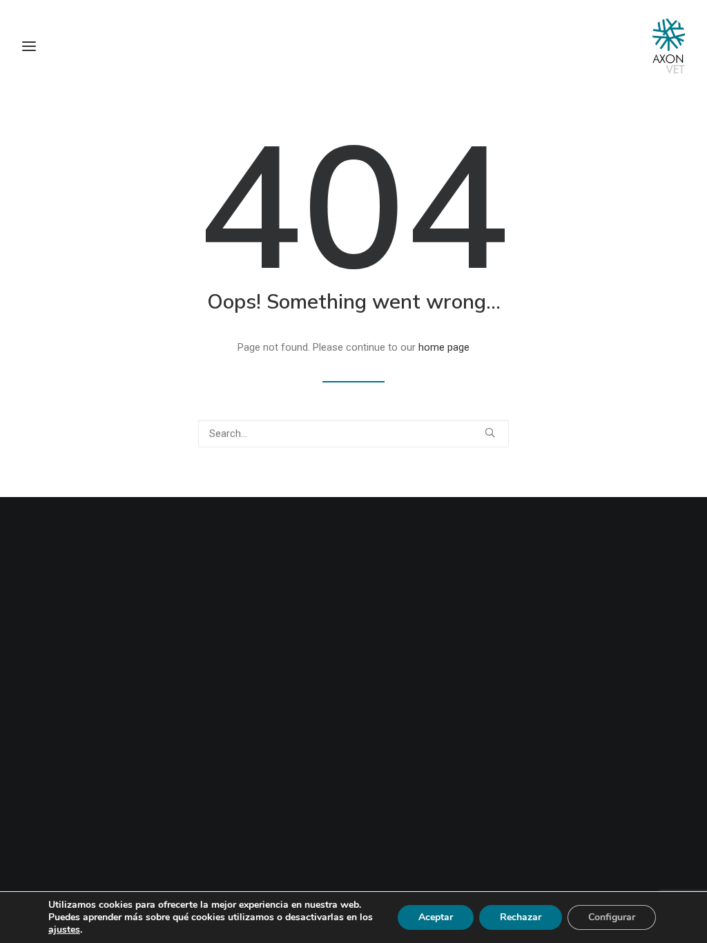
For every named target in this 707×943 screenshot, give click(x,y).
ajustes (64, 930)
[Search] (353, 433)
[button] (489, 432)
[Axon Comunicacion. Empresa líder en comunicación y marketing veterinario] (668, 46)
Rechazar (520, 917)
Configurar (611, 917)
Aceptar (435, 917)
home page (443, 347)
